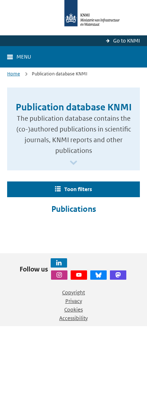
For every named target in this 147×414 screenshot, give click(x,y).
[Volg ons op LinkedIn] (59, 263)
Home (13, 74)
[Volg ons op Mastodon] (118, 275)
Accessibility (73, 318)
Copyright (73, 292)
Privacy (73, 301)
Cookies (73, 309)
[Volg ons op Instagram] (59, 275)
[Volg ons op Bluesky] (98, 275)
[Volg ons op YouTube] (78, 275)
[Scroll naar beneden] (73, 163)
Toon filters (78, 189)
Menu (23, 56)
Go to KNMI (126, 40)
